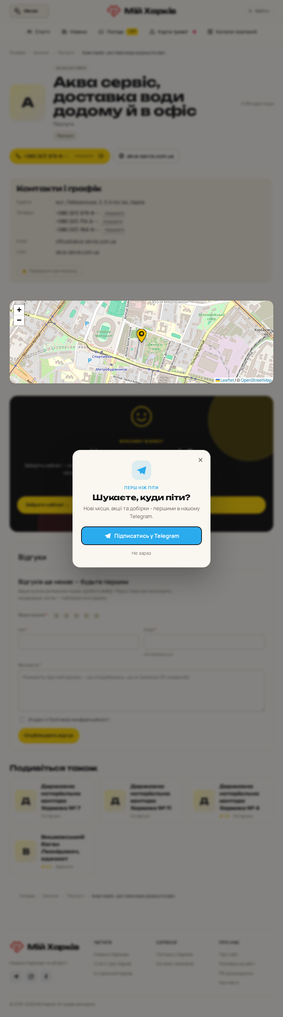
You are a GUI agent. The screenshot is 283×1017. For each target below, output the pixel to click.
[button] (141, 336)
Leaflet (227, 380)
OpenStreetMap (256, 380)
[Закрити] (200, 459)
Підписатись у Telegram (146, 536)
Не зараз (141, 553)
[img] (141, 342)
